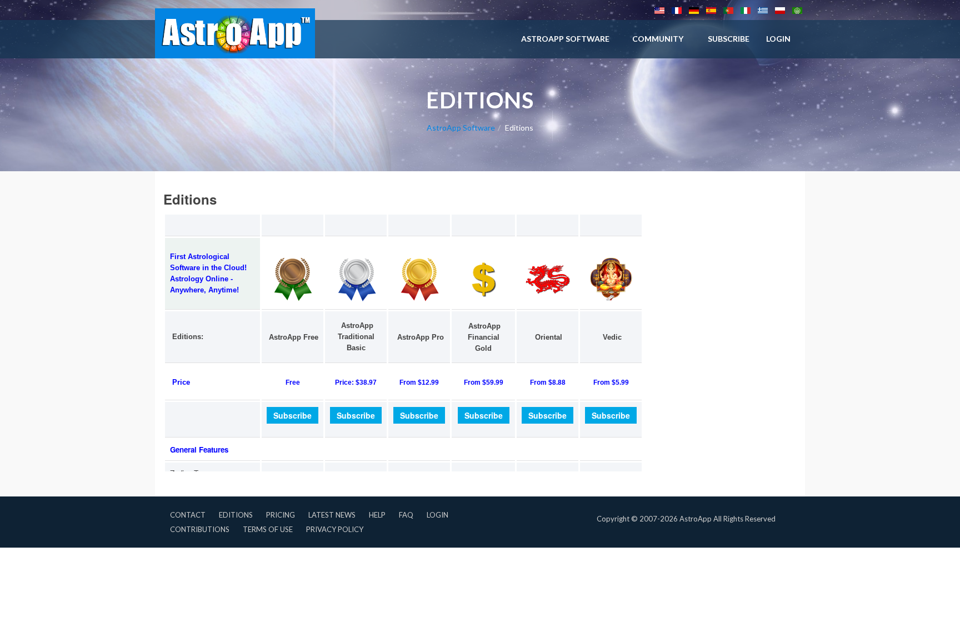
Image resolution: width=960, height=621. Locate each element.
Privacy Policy (334, 529)
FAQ (406, 514)
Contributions (199, 529)
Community (657, 38)
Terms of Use (268, 529)
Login (437, 514)
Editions (236, 514)
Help (377, 514)
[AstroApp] (235, 33)
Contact (188, 514)
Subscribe (728, 38)
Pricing (280, 514)
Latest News (332, 514)
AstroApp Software (565, 38)
